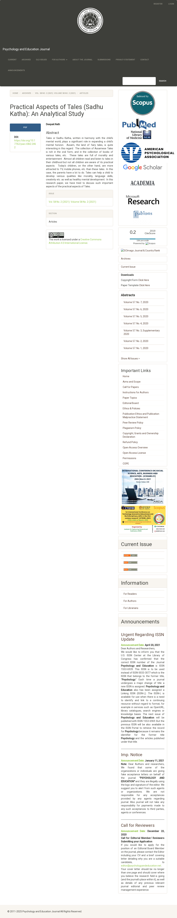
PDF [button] (25, 127)
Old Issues (41, 60)
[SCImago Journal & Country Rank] (142, 250)
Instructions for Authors (136, 392)
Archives (26, 60)
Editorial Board (131, 403)
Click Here (143, 280)
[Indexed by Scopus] (142, 103)
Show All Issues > (130, 358)
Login (171, 4)
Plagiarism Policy (132, 428)
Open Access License (134, 452)
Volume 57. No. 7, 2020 (136, 302)
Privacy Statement (125, 60)
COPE (126, 463)
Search (162, 81)
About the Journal (82, 60)
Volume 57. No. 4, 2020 (136, 323)
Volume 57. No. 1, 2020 (136, 348)
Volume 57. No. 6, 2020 (136, 309)
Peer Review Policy (133, 422)
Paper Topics (130, 397)
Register (158, 4)
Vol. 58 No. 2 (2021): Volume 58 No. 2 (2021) (55, 93)
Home (15, 93)
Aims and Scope (132, 381)
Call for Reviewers (138, 825)
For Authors (130, 601)
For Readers (130, 593)
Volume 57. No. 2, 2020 (136, 341)
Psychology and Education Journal (26, 49)
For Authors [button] (59, 60)
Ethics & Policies (131, 408)
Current (12, 60)
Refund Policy (130, 442)
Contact (144, 60)
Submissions (104, 60)
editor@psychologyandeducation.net (141, 865)
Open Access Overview (135, 447)
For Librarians (131, 608)
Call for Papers (131, 387)
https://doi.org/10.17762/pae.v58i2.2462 (25, 144)
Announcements (16, 70)
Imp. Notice (131, 754)
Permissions (129, 458)
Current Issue (128, 266)
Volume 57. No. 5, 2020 (136, 316)
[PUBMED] (139, 129)
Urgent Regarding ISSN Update (142, 637)
